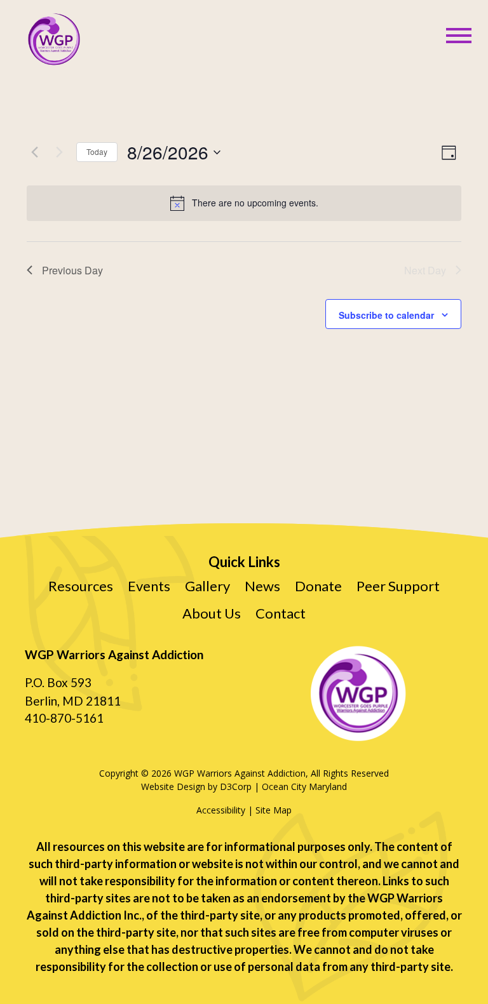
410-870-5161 (64, 718)
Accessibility (220, 810)
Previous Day (72, 270)
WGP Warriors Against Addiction (240, 773)
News (262, 585)
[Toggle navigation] (458, 36)
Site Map (273, 810)
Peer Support (398, 585)
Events (149, 585)
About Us (211, 613)
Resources (80, 585)
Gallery (207, 585)
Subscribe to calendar (386, 315)
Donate (318, 585)
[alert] (244, 203)
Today (96, 151)
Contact (280, 613)
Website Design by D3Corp (196, 786)
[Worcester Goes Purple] (53, 39)
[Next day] (59, 152)
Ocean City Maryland (304, 786)
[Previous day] (34, 152)
